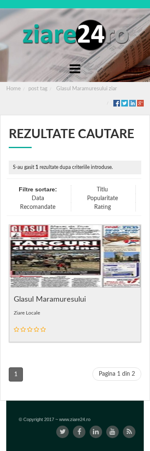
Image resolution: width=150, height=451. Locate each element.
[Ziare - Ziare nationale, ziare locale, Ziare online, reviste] (75, 34)
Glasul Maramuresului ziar (86, 89)
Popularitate (102, 198)
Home (13, 89)
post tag (38, 89)
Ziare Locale (27, 312)
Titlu (102, 190)
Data (38, 198)
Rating (102, 207)
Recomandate (37, 207)
